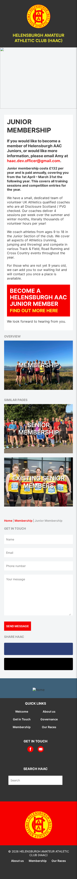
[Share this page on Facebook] (38, 649)
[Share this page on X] (38, 664)
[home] (38, 16)
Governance (49, 719)
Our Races (49, 727)
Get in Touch (22, 719)
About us (49, 711)
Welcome (21, 711)
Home (8, 520)
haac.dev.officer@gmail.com (33, 160)
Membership (23, 520)
